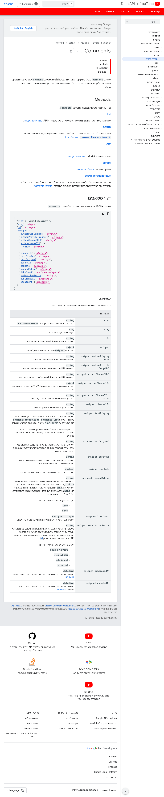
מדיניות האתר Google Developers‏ (83, 609)
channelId (26, 253)
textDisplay (28, 256)
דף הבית (155, 11)
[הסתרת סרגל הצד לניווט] (125, 791)
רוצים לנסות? (72, 137)
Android (113, 756)
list (109, 114)
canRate (25, 265)
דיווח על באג (72, 718)
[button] (143, 36)
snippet (22, 230)
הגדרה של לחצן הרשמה (105, 728)
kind (20, 220)
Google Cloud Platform (105, 772)
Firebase (112, 767)
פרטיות (105, 790)
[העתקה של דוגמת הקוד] (108, 213)
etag (20, 224)
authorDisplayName (32, 233)
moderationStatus (31, 275)
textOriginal (28, 259)
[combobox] (58, 4)
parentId (26, 262)
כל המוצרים (111, 777)
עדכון (107, 143)
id (19, 227)
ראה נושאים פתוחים (68, 728)
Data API (128, 4)
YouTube (147, 4)
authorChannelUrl (31, 240)
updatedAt (26, 281)
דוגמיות (110, 11)
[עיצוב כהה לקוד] (103, 213)
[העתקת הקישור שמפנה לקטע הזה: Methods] (91, 100)
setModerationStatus (98, 175)
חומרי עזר (125, 11)
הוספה (107, 127)
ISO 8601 (69, 577)
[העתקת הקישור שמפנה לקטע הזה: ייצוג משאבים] (85, 198)
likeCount (26, 272)
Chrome (113, 761)
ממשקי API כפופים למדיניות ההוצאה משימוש (21, 734)
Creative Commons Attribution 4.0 (60, 606)
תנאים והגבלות (32, 718)
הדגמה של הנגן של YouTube (103, 723)
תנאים (114, 790)
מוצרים (96, 43)
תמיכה (96, 11)
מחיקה (107, 162)
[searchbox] (142, 21)
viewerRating (28, 269)
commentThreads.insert (95, 137)
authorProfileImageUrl (34, 236)
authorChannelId (30, 243)
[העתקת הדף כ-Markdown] (71, 51)
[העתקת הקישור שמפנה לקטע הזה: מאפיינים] (95, 299)
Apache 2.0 (17, 606)
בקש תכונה (73, 723)
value (26, 246)
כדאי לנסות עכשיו (33, 120)
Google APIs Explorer (106, 718)
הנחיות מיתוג (33, 723)
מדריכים (140, 11)
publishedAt (28, 278)
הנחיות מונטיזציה (31, 728)
